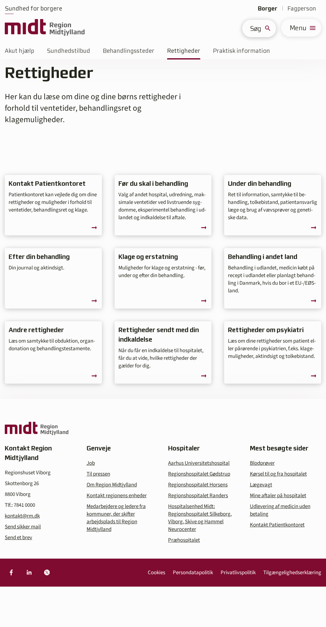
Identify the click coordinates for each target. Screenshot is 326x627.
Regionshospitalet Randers (198, 495)
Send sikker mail (23, 527)
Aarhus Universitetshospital (199, 463)
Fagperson (301, 8)
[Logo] (45, 28)
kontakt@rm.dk (22, 516)
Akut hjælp (19, 50)
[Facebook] (11, 572)
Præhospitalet (184, 540)
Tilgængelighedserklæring (292, 572)
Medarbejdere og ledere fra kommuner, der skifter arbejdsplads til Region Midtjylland (116, 518)
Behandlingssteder (128, 50)
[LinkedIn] (29, 572)
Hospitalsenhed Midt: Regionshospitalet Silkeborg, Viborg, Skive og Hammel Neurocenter (200, 518)
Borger (267, 8)
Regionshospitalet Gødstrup (199, 474)
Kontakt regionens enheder (117, 495)
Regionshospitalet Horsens (198, 485)
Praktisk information (241, 50)
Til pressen (98, 474)
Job (91, 463)
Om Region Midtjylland (112, 485)
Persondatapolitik (193, 572)
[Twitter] (46, 572)
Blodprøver (262, 463)
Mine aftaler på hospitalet (278, 495)
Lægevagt (261, 485)
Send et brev (18, 537)
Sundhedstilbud (68, 50)
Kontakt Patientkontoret (277, 525)
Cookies (156, 572)
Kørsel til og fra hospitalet (278, 474)
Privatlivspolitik (238, 572)
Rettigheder (183, 50)
